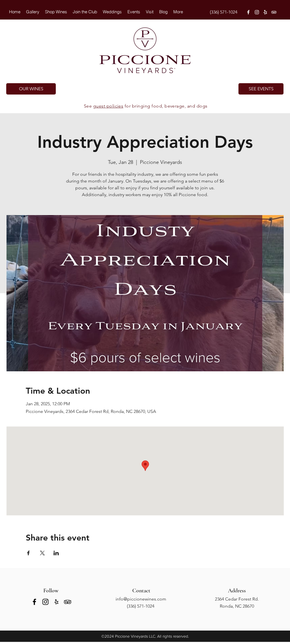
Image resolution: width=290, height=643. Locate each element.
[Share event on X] (42, 553)
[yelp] (265, 12)
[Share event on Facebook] (28, 553)
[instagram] (257, 12)
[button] (112, 12)
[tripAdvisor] (274, 12)
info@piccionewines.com (141, 599)
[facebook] (248, 12)
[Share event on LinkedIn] (56, 553)
